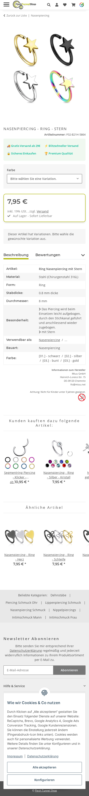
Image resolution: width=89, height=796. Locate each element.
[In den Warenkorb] (6, 24)
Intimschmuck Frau (63, 617)
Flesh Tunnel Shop (46, 790)
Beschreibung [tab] (16, 255)
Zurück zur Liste (16, 15)
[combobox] (44, 178)
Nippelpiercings (64, 610)
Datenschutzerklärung (43, 756)
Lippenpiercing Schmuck (63, 602)
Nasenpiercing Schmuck (27, 610)
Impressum (15, 756)
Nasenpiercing (49, 340)
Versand (43, 211)
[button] (49, 4)
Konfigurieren (44, 780)
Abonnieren (69, 670)
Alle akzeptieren (44, 767)
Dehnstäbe (58, 595)
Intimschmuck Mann (27, 617)
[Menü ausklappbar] (6, 2)
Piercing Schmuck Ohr (22, 602)
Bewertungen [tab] (47, 255)
